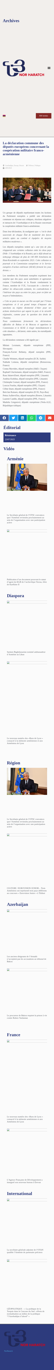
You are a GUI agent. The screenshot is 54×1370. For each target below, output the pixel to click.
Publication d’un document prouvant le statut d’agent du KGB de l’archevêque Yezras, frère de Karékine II (27, 582)
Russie (21, 165)
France (13, 1034)
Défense (31, 165)
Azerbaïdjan (9, 165)
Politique (37, 165)
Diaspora (15, 595)
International (19, 1193)
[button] (49, 68)
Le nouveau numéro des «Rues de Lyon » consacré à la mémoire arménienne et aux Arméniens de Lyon (25, 740)
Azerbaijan (17, 904)
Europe (16, 165)
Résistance (10, 435)
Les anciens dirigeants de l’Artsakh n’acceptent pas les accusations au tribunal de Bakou (26, 959)
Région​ (13, 762)
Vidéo (8, 448)
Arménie (15, 458)
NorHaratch (8, 1351)
